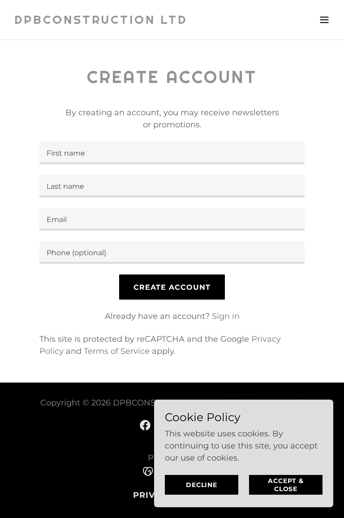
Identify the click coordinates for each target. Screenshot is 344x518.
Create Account (172, 287)
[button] (324, 20)
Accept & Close (285, 485)
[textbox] (172, 153)
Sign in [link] (226, 316)
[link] (100, 21)
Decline (201, 485)
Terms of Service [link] (117, 351)
